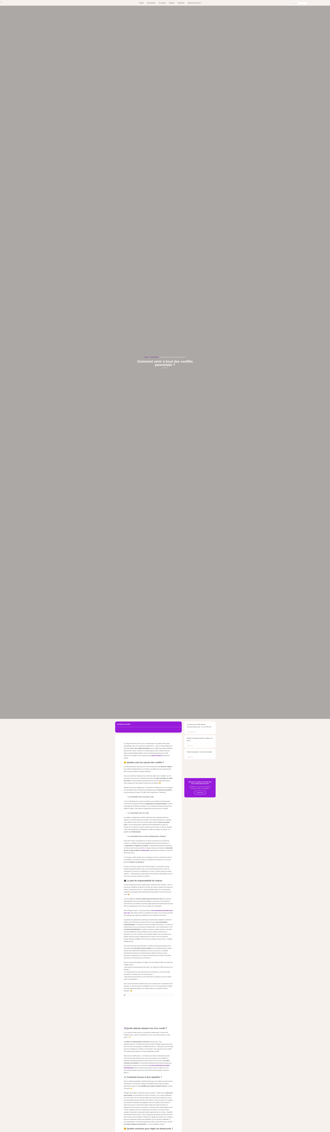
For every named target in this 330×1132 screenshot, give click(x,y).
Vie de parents (151, 3)
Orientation (181, 3)
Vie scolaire (162, 3)
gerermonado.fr (157, 755)
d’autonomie (145, 850)
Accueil (141, 3)
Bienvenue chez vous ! (194, 3)
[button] (179, 724)
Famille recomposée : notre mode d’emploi (199, 752)
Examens (171, 3)
